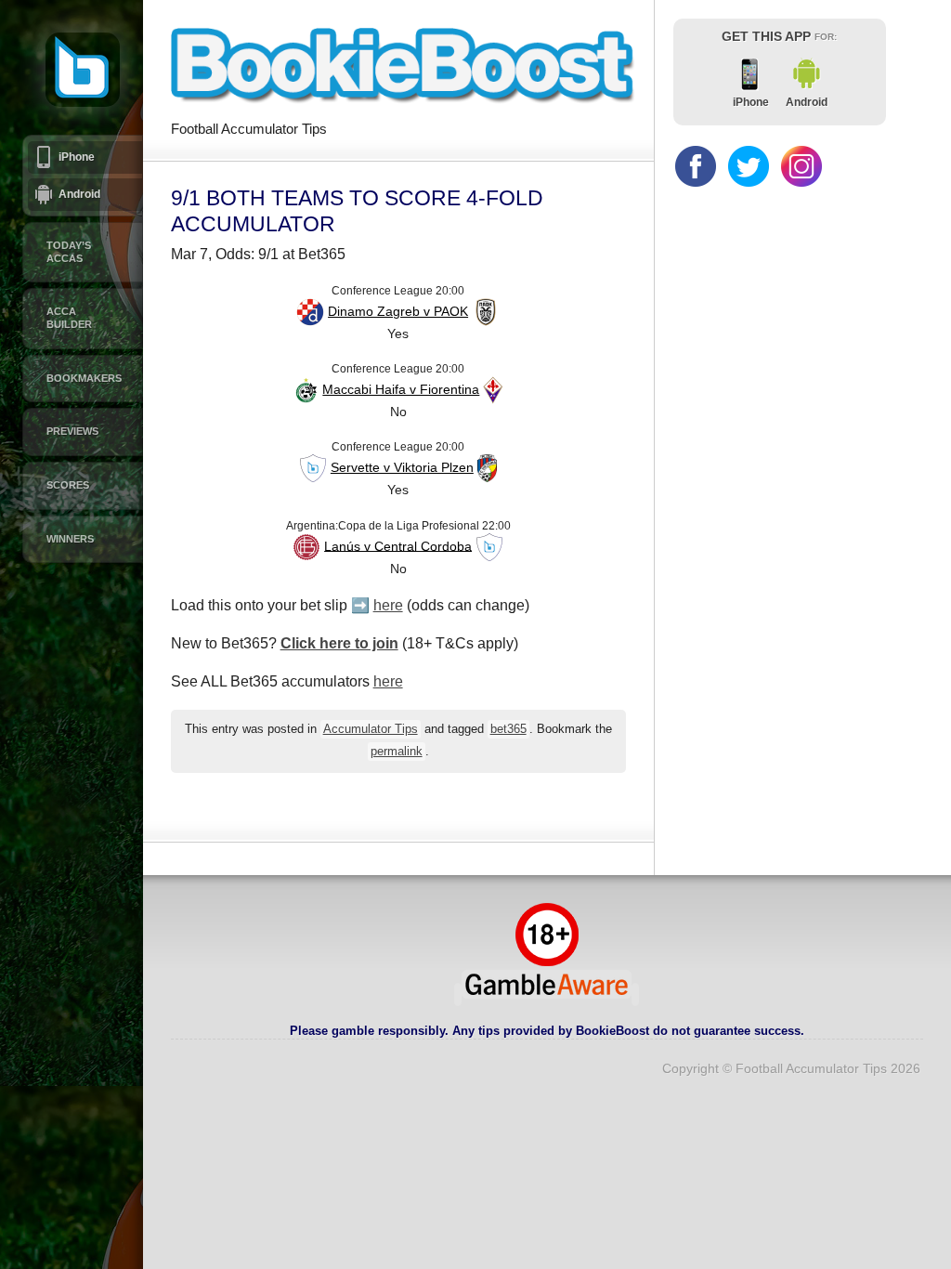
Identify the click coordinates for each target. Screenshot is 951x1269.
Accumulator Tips (370, 729)
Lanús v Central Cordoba (398, 545)
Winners (70, 538)
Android (79, 194)
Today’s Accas (68, 252)
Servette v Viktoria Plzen (402, 467)
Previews (72, 431)
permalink (397, 751)
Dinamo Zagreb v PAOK (398, 311)
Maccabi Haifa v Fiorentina (400, 389)
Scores (67, 485)
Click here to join (339, 643)
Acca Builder (69, 318)
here (388, 605)
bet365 (508, 729)
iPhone (77, 157)
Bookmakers (84, 378)
